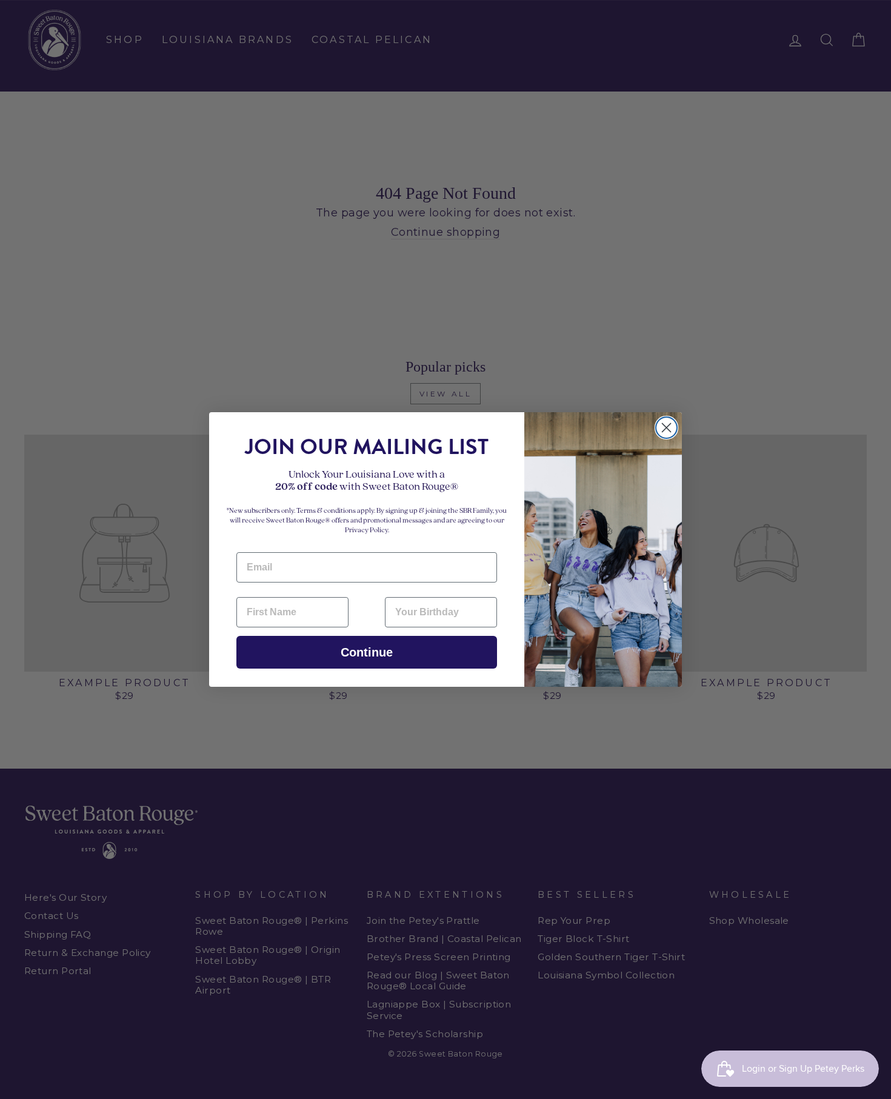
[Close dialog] (666, 427)
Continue (367, 652)
